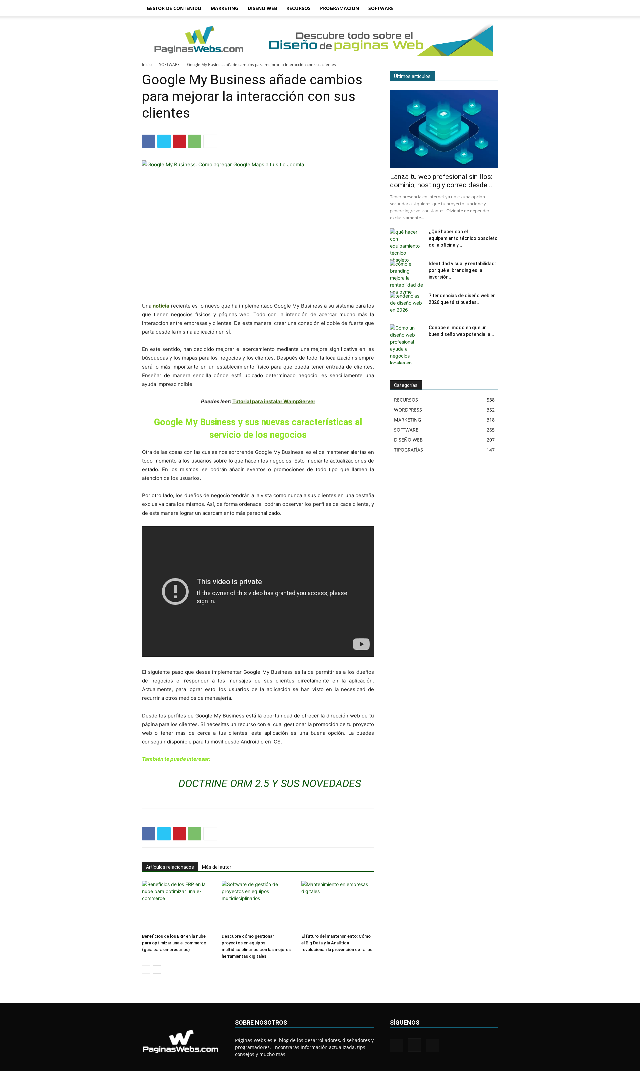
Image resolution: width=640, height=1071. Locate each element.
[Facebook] (148, 141)
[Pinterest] (179, 141)
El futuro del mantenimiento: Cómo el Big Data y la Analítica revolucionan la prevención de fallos (336, 943)
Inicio (147, 64)
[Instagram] (414, 1045)
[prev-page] (146, 969)
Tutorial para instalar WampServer (273, 401)
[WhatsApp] (194, 141)
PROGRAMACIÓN (339, 8)
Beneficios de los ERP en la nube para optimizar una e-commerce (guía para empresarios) (174, 943)
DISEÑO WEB (262, 8)
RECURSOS (298, 8)
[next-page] (157, 969)
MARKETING (224, 8)
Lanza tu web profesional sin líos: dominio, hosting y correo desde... (441, 181)
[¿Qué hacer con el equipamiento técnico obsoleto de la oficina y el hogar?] (406, 245)
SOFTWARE (381, 8)
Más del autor (216, 867)
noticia (161, 306)
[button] (490, 9)
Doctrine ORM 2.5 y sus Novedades (269, 783)
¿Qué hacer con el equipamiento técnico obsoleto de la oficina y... (463, 238)
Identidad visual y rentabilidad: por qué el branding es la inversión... (462, 270)
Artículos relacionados (170, 867)
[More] (210, 141)
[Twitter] (164, 141)
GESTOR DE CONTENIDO (174, 8)
